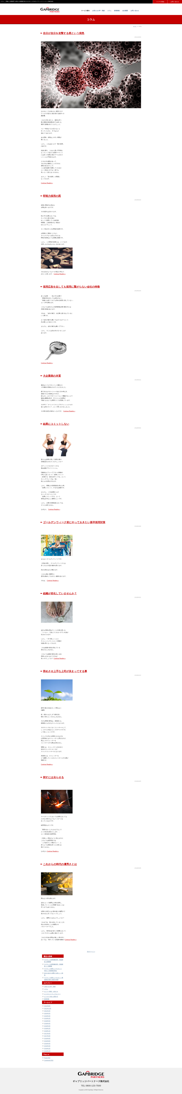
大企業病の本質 (52, 375)
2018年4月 (47, 1023)
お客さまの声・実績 (98, 10)
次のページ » (91, 951)
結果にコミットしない (56, 423)
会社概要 (125, 10)
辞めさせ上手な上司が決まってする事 (65, 671)
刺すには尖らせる (53, 777)
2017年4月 (47, 1033)
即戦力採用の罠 (52, 195)
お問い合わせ (175, 2)
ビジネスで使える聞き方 (51, 996)
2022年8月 (47, 1006)
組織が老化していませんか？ (60, 593)
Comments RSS (48, 1060)
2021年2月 (47, 1011)
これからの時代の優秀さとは (60, 864)
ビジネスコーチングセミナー (52, 994)
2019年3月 (47, 1016)
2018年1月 (47, 1031)
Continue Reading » (47, 183)
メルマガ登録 (160, 2)
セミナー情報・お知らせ (51, 991)
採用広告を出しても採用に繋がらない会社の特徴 (71, 286)
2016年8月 (47, 1041)
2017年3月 (47, 1036)
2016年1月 (47, 1051)
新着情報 (117, 10)
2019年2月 (47, 1018)
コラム (109, 10)
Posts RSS (47, 1058)
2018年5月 (47, 1021)
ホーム (134, 26)
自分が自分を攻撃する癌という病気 (63, 33)
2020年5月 (47, 1013)
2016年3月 (47, 1046)
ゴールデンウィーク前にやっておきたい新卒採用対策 (74, 522)
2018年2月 (47, 1028)
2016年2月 (47, 1048)
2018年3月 (47, 1026)
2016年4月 (47, 1043)
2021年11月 (47, 1008)
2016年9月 (47, 1038)
